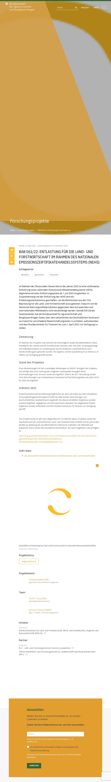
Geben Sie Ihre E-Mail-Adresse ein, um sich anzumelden (55, 725)
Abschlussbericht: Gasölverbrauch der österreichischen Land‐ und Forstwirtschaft (59, 455)
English (85, 7)
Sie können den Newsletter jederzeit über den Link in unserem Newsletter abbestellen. (54, 756)
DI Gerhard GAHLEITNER (39, 579)
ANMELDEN (34, 766)
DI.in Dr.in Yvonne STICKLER (40, 610)
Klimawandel (54, 275)
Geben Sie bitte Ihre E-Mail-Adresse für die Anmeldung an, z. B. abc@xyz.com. (50, 740)
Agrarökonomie (39, 275)
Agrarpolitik (25, 275)
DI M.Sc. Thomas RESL (38, 598)
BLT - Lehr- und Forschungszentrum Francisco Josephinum (45, 648)
